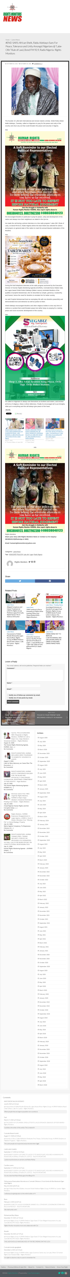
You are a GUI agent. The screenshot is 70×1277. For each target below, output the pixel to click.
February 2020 (44, 994)
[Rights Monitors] (12, 12)
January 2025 (43, 789)
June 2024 (42, 805)
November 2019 (44, 1006)
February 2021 (44, 947)
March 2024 (43, 816)
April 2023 (42, 856)
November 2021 (44, 915)
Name (9, 683)
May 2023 (42, 852)
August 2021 (43, 927)
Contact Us (39, 27)
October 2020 (43, 962)
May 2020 (42, 982)
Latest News (15, 40)
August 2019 (43, 1018)
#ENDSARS (13, 554)
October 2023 (43, 836)
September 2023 (44, 840)
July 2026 (42, 741)
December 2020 (44, 955)
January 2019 (43, 1045)
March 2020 (43, 990)
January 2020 (43, 998)
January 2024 (43, 824)
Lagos (31, 554)
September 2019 (44, 1014)
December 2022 (44, 872)
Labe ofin (26, 554)
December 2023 (44, 828)
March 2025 (43, 785)
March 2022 (43, 899)
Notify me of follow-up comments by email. (24, 695)
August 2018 (43, 1065)
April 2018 (42, 1081)
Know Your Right (7, 31)
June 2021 (42, 931)
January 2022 (43, 907)
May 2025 (42, 777)
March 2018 (43, 1085)
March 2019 (43, 1037)
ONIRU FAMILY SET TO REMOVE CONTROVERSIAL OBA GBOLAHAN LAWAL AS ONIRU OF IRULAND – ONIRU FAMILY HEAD (53, 638)
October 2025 (43, 757)
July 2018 (42, 1069)
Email (9, 689)
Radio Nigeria (38, 554)
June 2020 (42, 978)
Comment (11, 668)
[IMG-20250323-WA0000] (35, 173)
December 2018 (44, 1049)
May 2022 (42, 891)
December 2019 (44, 1002)
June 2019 (42, 1026)
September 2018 (44, 1061)
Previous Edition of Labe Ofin (17, 27)
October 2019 (43, 1010)
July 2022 (42, 884)
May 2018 (42, 1077)
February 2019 (44, 1041)
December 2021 (44, 911)
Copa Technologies (33, 1273)
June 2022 (42, 887)
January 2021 (43, 951)
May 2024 (42, 808)
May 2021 (42, 935)
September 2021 (44, 923)
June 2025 (42, 773)
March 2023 (43, 860)
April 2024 (42, 812)
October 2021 (43, 919)
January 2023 (43, 868)
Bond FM (20, 554)
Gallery (4, 27)
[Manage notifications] (66, 1273)
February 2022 (44, 903)
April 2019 (42, 1033)
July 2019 (42, 1022)
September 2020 (44, 966)
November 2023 (44, 832)
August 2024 (43, 797)
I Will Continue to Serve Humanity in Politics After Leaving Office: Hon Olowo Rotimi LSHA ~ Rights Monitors (34, 613)
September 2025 (44, 761)
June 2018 (42, 1073)
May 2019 (42, 1029)
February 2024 (44, 820)
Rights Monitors (13, 1273)
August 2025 (43, 765)
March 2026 (43, 749)
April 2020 (42, 986)
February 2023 (44, 864)
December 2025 (44, 753)
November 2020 (44, 959)
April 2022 (42, 895)
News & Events (49, 27)
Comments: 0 (38, 63)
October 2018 (43, 1057)
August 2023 (43, 844)
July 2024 (42, 801)
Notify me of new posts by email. (21, 698)
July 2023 (42, 848)
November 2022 (44, 876)
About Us (31, 27)
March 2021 (43, 943)
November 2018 (44, 1053)
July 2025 (42, 769)
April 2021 (42, 939)
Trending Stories (58, 605)
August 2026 (43, 738)
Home (8, 40)
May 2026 (42, 745)
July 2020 (42, 974)
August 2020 (43, 970)
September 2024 (44, 793)
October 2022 (43, 880)
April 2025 (42, 781)
